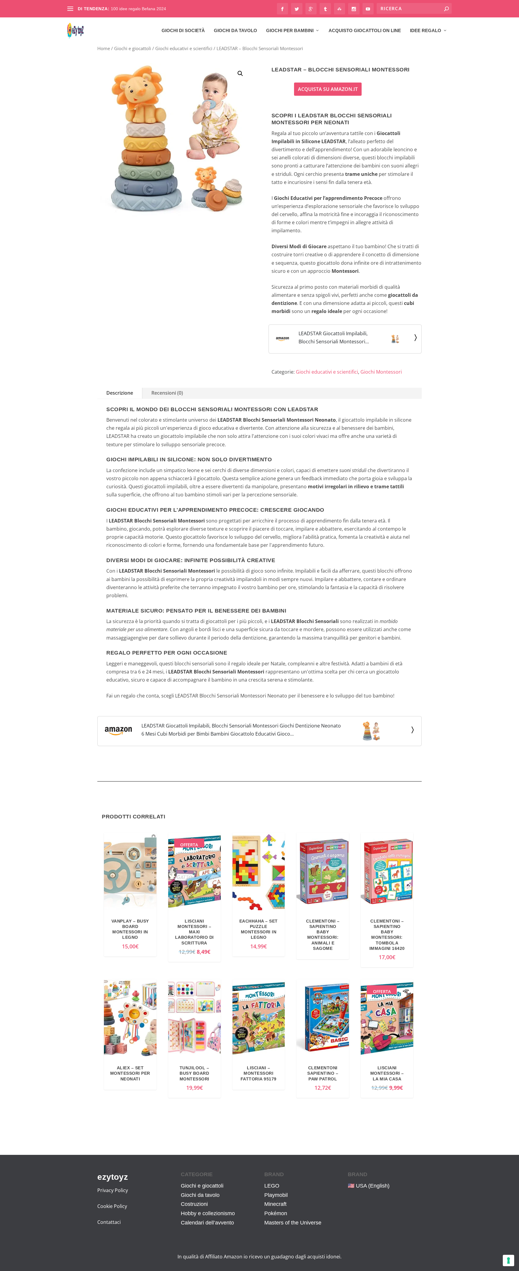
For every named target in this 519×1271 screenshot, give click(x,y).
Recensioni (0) (167, 393)
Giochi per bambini (290, 30)
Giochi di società (183, 30)
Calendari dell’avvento (207, 1223)
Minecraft (275, 1204)
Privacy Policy (112, 1190)
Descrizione (119, 393)
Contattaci (109, 1222)
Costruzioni (194, 1204)
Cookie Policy (112, 1206)
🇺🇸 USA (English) (369, 1186)
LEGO (271, 1186)
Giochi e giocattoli (132, 48)
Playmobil (276, 1195)
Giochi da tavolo (235, 30)
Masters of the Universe (292, 1223)
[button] (240, 73)
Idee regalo (425, 30)
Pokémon (275, 1213)
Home (103, 48)
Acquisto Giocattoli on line (365, 30)
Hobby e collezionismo (208, 1213)
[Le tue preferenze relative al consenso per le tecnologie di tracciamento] (508, 1260)
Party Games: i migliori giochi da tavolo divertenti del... (162, 8)
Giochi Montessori (381, 372)
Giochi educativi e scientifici (183, 48)
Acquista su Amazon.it (328, 89)
